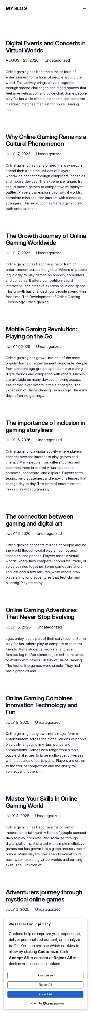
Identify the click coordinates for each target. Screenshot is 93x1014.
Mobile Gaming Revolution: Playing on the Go (41, 333)
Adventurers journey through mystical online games (44, 896)
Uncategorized (57, 60)
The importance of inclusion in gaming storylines (45, 426)
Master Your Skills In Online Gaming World (42, 802)
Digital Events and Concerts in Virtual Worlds (46, 47)
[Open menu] (84, 8)
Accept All (45, 994)
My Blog (16, 8)
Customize (45, 975)
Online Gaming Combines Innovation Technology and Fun (41, 705)
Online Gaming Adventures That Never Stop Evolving (41, 613)
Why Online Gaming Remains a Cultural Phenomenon (46, 140)
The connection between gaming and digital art (39, 520)
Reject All (45, 985)
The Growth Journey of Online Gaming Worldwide (46, 239)
